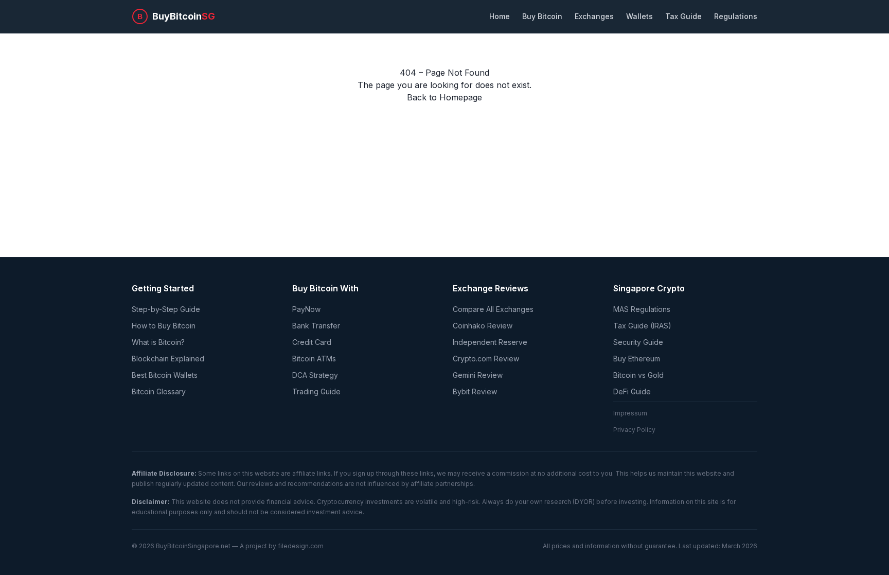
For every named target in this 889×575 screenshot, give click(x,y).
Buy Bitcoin (542, 16)
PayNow (306, 309)
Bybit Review (475, 391)
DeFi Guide (632, 391)
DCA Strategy (315, 375)
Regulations (735, 16)
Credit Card (311, 342)
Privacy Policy (634, 429)
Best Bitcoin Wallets (165, 375)
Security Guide (638, 342)
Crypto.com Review (486, 358)
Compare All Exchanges (493, 309)
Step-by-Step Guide (166, 309)
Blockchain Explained (168, 358)
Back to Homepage (444, 97)
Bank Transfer (316, 325)
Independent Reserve (490, 342)
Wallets (639, 16)
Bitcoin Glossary (159, 391)
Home (499, 16)
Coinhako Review (482, 325)
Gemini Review (478, 375)
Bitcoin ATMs (314, 358)
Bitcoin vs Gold (638, 375)
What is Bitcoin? (158, 342)
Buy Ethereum (636, 358)
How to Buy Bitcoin (163, 325)
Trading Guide (316, 391)
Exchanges (594, 16)
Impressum (630, 413)
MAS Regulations (641, 309)
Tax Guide (683, 16)
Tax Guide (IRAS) (642, 325)
